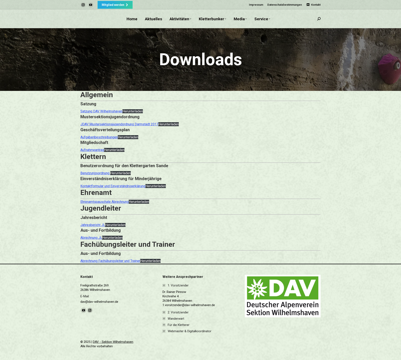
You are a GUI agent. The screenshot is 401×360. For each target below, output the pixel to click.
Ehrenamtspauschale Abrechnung (104, 202)
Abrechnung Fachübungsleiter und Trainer (110, 261)
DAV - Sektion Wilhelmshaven (113, 342)
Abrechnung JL (91, 238)
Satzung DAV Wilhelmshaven (101, 111)
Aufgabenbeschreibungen (99, 137)
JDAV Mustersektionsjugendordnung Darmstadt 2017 (119, 124)
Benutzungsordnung (95, 173)
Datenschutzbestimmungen (284, 4)
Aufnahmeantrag (92, 150)
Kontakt (316, 4)
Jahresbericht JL (92, 225)
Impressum (256, 4)
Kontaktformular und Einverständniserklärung (112, 186)
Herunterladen (132, 111)
